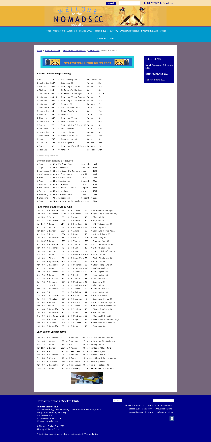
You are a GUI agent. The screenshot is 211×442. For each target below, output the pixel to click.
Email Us (168, 3)
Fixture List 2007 (153, 59)
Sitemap (40, 429)
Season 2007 (93, 50)
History (114, 31)
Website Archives (105, 38)
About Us (72, 31)
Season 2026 (85, 31)
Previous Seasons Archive (74, 50)
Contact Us (59, 31)
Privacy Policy (52, 429)
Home (48, 31)
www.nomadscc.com (49, 421)
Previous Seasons (129, 31)
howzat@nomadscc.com (50, 418)
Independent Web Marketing (84, 434)
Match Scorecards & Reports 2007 (159, 66)
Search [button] (111, 3)
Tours (163, 31)
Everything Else (149, 31)
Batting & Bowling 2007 (156, 73)
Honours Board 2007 (155, 79)
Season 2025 (101, 31)
